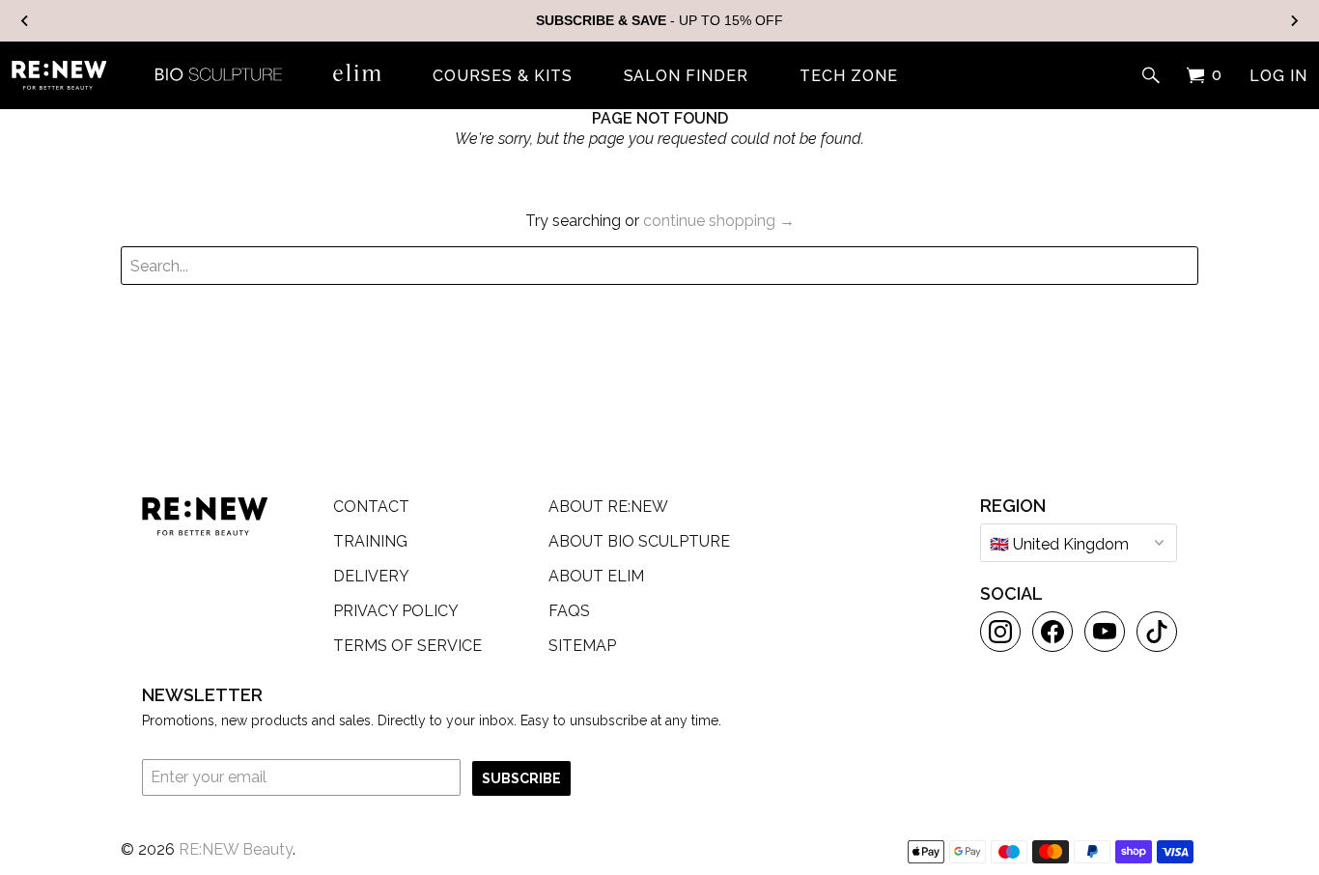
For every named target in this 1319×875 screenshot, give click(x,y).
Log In (1278, 76)
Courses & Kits (502, 76)
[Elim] (357, 72)
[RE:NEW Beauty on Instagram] (1000, 631)
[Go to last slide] (25, 21)
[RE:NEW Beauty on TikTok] (1157, 631)
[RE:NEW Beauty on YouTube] (1104, 631)
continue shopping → (719, 221)
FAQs (569, 611)
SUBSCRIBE (521, 778)
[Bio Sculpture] (218, 72)
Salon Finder (686, 76)
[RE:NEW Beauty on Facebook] (1052, 631)
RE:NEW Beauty (236, 849)
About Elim (596, 576)
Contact (371, 506)
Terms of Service (407, 645)
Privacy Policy (396, 611)
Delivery (371, 576)
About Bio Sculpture (639, 541)
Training (370, 541)
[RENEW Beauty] (59, 75)
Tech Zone (849, 76)
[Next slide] (1294, 21)
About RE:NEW (608, 506)
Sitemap (582, 645)
